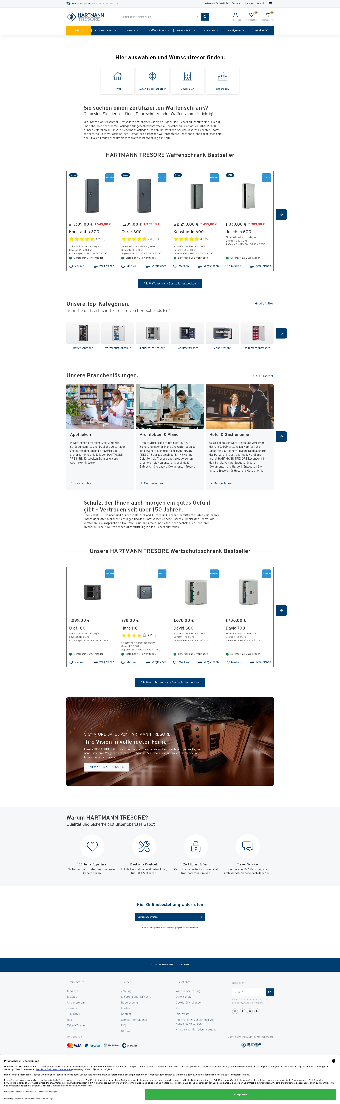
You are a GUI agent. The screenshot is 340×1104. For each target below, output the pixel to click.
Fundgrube (234, 30)
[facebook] (242, 1011)
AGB (178, 1008)
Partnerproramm (76, 1003)
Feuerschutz (184, 30)
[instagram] (235, 1011)
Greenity (71, 1008)
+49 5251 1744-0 (81, 3)
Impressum (182, 1014)
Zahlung (126, 991)
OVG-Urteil (73, 1014)
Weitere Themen (76, 1025)
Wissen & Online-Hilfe (216, 3)
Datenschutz (184, 997)
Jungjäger (72, 991)
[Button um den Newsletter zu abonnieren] (270, 992)
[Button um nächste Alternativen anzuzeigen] (281, 214)
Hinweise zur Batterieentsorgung (196, 1030)
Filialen (125, 1008)
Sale (76, 30)
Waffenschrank (157, 30)
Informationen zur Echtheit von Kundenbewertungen (195, 1022)
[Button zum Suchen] (205, 17)
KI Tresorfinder (103, 30)
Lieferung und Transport (136, 997)
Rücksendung (129, 1003)
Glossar (125, 1031)
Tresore (130, 30)
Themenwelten (76, 982)
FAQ (123, 1025)
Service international (134, 1020)
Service (236, 3)
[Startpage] (85, 17)
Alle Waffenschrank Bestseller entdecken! (170, 284)
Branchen (209, 30)
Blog (69, 1020)
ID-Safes (71, 997)
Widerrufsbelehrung (188, 991)
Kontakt (261, 3)
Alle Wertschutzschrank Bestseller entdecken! (170, 682)
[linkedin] (257, 1011)
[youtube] (250, 1011)
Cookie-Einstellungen (189, 1003)
